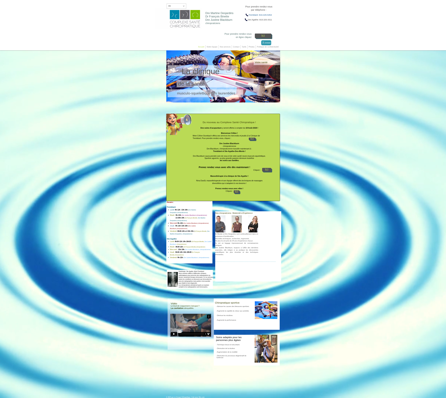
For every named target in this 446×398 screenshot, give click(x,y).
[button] (212, 47)
